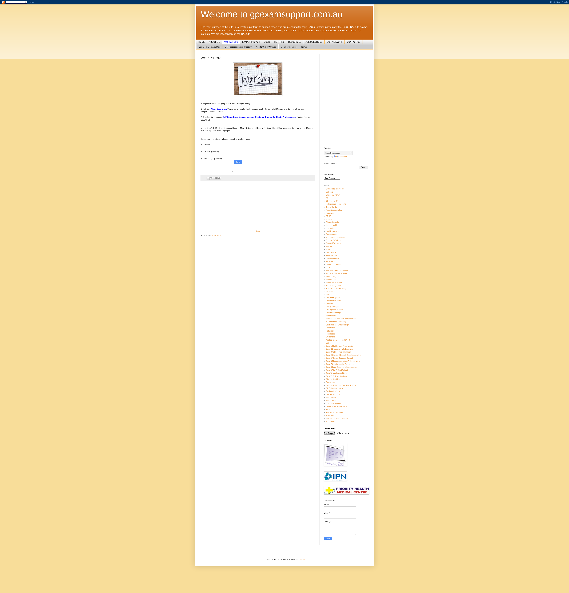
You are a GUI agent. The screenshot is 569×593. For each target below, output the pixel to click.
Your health (330, 421)
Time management (333, 286)
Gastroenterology (333, 391)
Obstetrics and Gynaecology (337, 325)
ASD (328, 249)
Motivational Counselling (336, 322)
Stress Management (334, 282)
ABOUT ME (214, 42)
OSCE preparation (333, 403)
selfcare (329, 246)
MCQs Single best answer (336, 273)
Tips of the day (332, 207)
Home (257, 231)
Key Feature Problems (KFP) (337, 270)
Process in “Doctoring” (335, 412)
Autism (328, 295)
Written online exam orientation (338, 418)
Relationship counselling (336, 204)
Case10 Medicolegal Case (336, 373)
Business (329, 343)
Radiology (330, 415)
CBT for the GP (332, 201)
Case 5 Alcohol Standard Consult (339, 358)
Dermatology (331, 382)
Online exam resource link (336, 406)
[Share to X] (213, 178)
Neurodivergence (333, 277)
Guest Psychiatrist (333, 394)
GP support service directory (238, 47)
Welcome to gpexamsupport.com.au (271, 14)
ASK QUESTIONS (314, 42)
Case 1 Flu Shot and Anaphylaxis (339, 346)
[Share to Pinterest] (219, 178)
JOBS (267, 42)
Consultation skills (333, 301)
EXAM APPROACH (251, 42)
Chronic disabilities (333, 379)
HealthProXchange (333, 313)
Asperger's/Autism (333, 240)
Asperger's (330, 261)
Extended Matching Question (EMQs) (341, 385)
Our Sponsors (331, 234)
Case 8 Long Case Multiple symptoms (341, 367)
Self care (329, 192)
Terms (304, 47)
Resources (330, 334)
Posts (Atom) (217, 236)
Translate (343, 157)
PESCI (328, 409)
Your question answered (336, 237)
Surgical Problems (333, 243)
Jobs (328, 267)
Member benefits (289, 47)
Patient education (333, 255)
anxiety (329, 219)
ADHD (328, 216)
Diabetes (329, 304)
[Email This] (208, 178)
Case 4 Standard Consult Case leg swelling (343, 355)
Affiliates (329, 292)
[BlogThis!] (210, 178)
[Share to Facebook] (216, 178)
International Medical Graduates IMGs (341, 319)
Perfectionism (331, 280)
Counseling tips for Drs (335, 189)
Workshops (330, 337)
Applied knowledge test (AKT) (338, 340)
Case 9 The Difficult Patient (337, 370)
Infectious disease (333, 316)
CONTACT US (353, 42)
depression (330, 228)
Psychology (330, 213)
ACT (328, 198)
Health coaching (332, 231)
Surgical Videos (332, 258)
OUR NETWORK (334, 42)
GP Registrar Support (334, 310)
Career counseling (333, 264)
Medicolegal (331, 400)
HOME (201, 42)
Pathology (330, 331)
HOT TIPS (279, 42)
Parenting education (334, 210)
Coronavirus (331, 252)
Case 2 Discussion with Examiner (339, 349)
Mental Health (331, 225)
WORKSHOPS (231, 42)
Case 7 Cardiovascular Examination (340, 364)
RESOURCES (294, 42)
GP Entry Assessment (334, 388)
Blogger (302, 559)
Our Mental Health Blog (209, 47)
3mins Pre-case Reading (336, 289)
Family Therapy (332, 307)
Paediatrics (330, 328)
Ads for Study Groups (266, 47)
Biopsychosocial (332, 222)
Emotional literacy (333, 195)
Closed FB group (333, 298)
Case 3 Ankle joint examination (338, 352)
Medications (331, 397)
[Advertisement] (258, 206)
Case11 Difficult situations (336, 376)
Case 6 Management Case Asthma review (343, 361)
